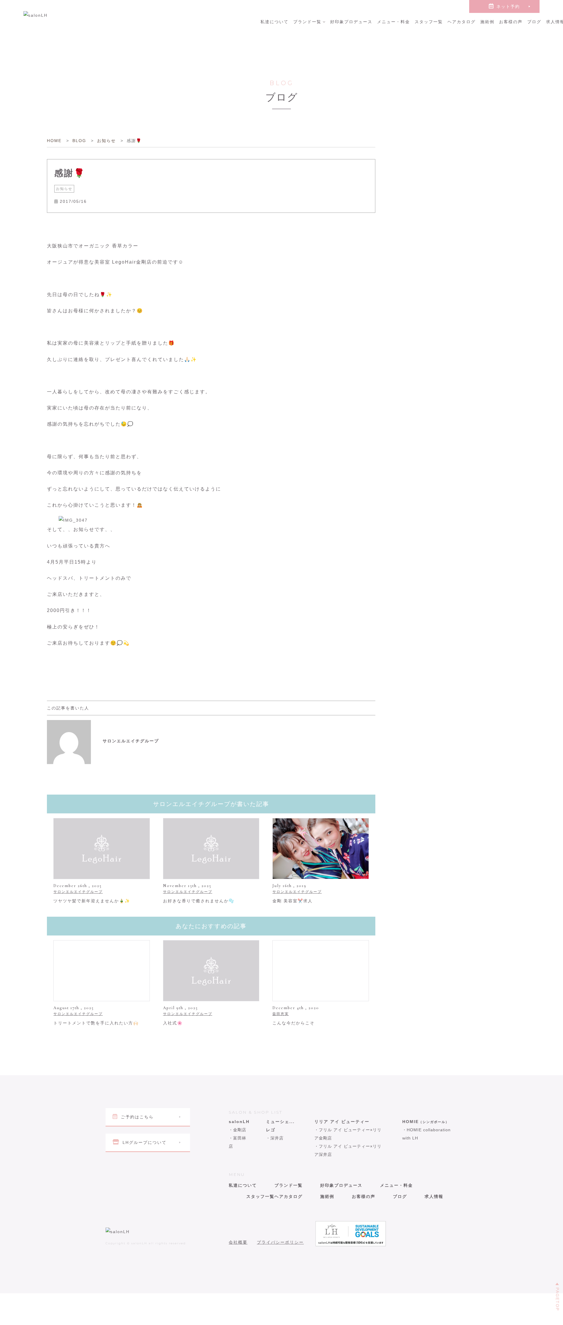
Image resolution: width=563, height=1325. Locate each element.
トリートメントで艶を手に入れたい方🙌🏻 (96, 1023)
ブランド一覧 (307, 21)
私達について (274, 21)
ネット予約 (508, 6)
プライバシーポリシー (280, 1242)
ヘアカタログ (461, 21)
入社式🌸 (173, 1023)
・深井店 (275, 1138)
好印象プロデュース (351, 21)
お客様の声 (511, 21)
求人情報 (434, 1196)
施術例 (487, 21)
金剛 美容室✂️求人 (292, 900)
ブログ (534, 21)
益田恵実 (280, 1014)
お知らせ (64, 189)
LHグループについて (145, 1142)
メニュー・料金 (393, 21)
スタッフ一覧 (429, 21)
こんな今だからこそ (293, 1023)
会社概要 (238, 1242)
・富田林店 (237, 1142)
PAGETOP (557, 1299)
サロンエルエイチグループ (78, 892)
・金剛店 (237, 1129)
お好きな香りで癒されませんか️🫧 (198, 900)
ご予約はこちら (137, 1117)
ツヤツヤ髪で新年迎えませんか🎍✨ (91, 900)
